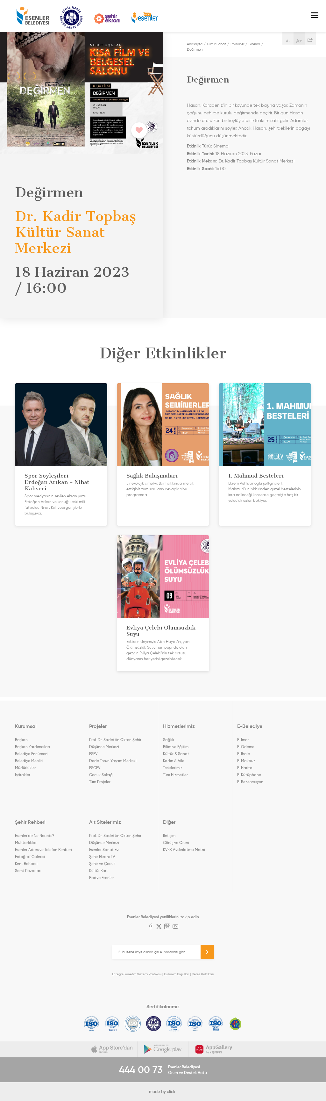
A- (288, 41)
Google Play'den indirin (163, 1049)
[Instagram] (167, 927)
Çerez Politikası (203, 974)
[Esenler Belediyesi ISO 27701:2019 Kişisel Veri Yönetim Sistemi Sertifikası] (153, 1023)
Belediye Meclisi (29, 760)
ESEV (93, 753)
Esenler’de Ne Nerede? (34, 835)
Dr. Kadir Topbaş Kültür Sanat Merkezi (256, 161)
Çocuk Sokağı (101, 774)
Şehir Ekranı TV (107, 19)
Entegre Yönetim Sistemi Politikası (136, 974)
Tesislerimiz (172, 767)
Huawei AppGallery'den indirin (213, 1049)
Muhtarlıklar (26, 842)
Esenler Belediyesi (33, 16)
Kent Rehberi (26, 863)
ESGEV (94, 767)
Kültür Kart (98, 870)
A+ (299, 41)
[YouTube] (175, 927)
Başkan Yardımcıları (32, 746)
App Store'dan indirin (112, 1049)
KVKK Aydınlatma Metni (184, 849)
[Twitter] (159, 927)
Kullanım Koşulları (176, 974)
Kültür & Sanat (176, 753)
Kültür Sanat (71, 17)
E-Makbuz (246, 760)
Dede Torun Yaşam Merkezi (113, 760)
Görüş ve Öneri (176, 842)
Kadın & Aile (173, 760)
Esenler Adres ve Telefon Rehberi (43, 849)
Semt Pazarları (28, 870)
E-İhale (243, 753)
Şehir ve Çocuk (102, 863)
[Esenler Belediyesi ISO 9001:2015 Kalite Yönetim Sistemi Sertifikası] (91, 1023)
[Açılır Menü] (314, 16)
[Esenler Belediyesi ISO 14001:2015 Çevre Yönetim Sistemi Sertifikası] (112, 1023)
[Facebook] (150, 927)
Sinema (254, 44)
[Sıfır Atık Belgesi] (236, 1023)
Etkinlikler (237, 44)
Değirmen (194, 49)
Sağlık (168, 739)
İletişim (169, 835)
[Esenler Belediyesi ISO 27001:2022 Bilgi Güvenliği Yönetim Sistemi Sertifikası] (133, 1023)
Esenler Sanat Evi (104, 849)
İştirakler (22, 774)
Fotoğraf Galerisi (30, 856)
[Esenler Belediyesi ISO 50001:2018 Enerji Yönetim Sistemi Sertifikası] (215, 1023)
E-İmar (243, 739)
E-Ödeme (245, 746)
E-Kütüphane (249, 774)
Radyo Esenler (144, 18)
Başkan (21, 739)
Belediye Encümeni (31, 753)
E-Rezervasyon (250, 781)
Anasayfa (194, 44)
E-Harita (244, 767)
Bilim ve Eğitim (175, 746)
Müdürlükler (25, 767)
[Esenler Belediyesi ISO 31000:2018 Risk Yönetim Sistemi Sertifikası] (174, 1023)
